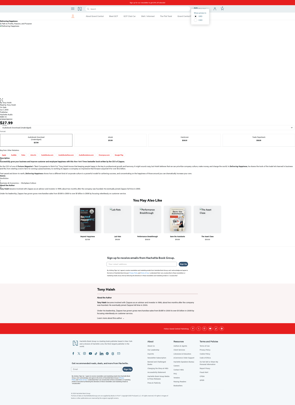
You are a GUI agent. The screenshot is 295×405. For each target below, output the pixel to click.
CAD (200, 20)
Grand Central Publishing (188, 16)
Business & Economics (9, 183)
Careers (176, 365)
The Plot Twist (166, 16)
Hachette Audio (6, 114)
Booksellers (178, 385)
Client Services (179, 349)
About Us (151, 346)
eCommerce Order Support (184, 357)
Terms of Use (205, 346)
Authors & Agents (180, 346)
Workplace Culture (28, 183)
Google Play (119, 155)
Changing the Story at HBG (158, 368)
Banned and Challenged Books (157, 363)
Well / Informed (148, 16)
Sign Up (183, 264)
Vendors (177, 377)
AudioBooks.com (47, 155)
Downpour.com (104, 155)
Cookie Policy (205, 354)
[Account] (215, 9)
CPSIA (202, 376)
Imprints (151, 354)
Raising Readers (180, 381)
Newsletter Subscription (157, 357)
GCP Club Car (130, 16)
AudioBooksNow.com (66, 155)
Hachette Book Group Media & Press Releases (158, 377)
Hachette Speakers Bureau (184, 361)
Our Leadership (153, 349)
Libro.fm (33, 155)
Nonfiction (4, 178)
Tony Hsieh (7, 102)
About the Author (7, 185)
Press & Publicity (154, 383)
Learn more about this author (109, 318)
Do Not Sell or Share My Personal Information (209, 363)
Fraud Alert (204, 372)
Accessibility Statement (157, 372)
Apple (4, 155)
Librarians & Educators (182, 354)
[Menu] (72, 9)
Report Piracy (205, 368)
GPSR (202, 380)
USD (200, 16)
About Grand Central (95, 16)
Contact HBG (179, 369)
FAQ (175, 373)
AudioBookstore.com (86, 155)
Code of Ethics (205, 357)
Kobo (23, 155)
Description (5, 158)
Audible (13, 155)
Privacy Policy (205, 349)
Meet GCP (113, 16)
